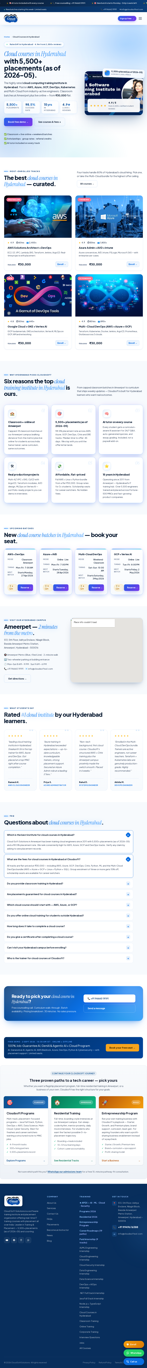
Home (7, 36)
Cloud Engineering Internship (89, 1258)
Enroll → (61, 264)
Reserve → (26, 587)
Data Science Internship (91, 1279)
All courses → (87, 183)
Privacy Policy (89, 1362)
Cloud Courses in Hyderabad (88, 1314)
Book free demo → (18, 121)
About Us (51, 1203)
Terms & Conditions (123, 1362)
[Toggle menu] (140, 18)
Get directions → (17, 678)
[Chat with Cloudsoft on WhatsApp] (28, 1240)
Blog (49, 1240)
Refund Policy (105, 1362)
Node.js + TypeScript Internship (90, 1305)
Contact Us (52, 1213)
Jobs (82, 1342)
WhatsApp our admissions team (65, 1171)
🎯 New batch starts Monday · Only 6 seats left (91, 3)
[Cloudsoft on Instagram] (21, 1240)
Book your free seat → (122, 1047)
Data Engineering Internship (88, 1272)
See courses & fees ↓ (49, 121)
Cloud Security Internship (92, 1265)
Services (51, 1208)
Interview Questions (90, 1337)
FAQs (49, 1219)
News (50, 1235)
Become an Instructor (58, 1230)
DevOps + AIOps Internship (88, 1286)
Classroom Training (89, 1321)
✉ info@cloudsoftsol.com (131, 9)
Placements (53, 1224)
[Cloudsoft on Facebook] (14, 1240)
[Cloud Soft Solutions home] (11, 18)
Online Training (87, 1326)
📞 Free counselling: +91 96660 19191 (44, 3)
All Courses (85, 1348)
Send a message (96, 1008)
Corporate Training (89, 1331)
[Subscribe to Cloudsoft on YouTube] (7, 1240)
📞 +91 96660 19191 (109, 9)
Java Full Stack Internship (92, 1298)
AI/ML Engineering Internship (88, 1249)
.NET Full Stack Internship (92, 1293)
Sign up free (127, 18)
